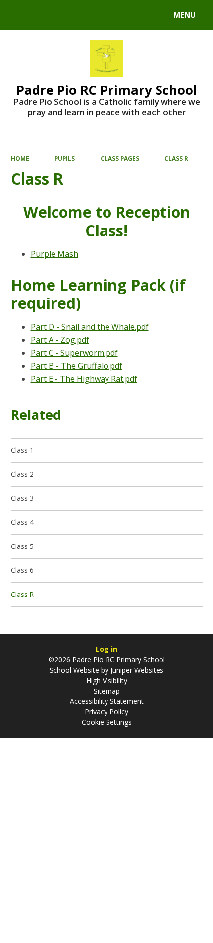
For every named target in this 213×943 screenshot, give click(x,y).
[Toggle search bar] (19, 15)
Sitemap (107, 690)
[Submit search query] (124, 13)
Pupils (64, 158)
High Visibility (106, 680)
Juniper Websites (135, 670)
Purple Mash (54, 253)
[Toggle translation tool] (44, 15)
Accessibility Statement (107, 701)
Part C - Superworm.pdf (74, 352)
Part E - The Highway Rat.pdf (84, 378)
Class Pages (120, 158)
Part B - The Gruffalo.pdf (76, 365)
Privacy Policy (106, 711)
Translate (85, 16)
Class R (176, 158)
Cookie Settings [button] (107, 722)
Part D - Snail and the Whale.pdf (90, 326)
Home (20, 158)
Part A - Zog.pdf (60, 339)
